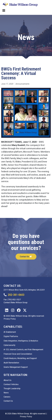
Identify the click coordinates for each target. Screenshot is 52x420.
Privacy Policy (10, 319)
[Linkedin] (7, 310)
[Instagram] (13, 310)
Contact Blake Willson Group (15, 302)
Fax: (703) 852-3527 (12, 299)
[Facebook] (19, 310)
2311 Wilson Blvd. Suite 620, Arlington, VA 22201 (24, 290)
